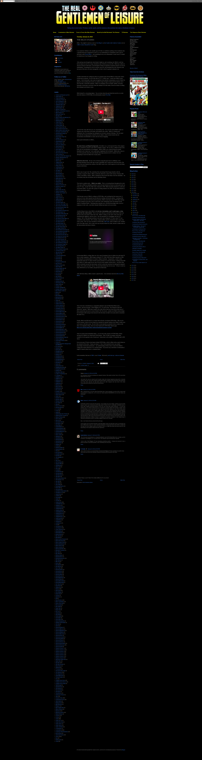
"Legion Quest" (59, 168)
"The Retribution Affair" (60, 233)
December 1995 (59, 372)
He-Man (57, 446)
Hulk (57, 450)
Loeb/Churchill (59, 518)
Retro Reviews (59, 600)
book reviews (58, 733)
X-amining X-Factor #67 (137, 232)
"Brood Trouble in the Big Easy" (62, 117)
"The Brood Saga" (59, 202)
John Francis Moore (60, 478)
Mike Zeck (58, 561)
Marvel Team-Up (59, 545)
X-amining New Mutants (137, 255)
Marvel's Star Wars (60, 548)
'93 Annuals (58, 257)
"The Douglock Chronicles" (61, 210)
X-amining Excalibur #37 (137, 244)
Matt (82, 389)
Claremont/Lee (59, 322)
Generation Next (59, 421)
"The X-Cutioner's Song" (61, 249)
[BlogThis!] (102, 363)
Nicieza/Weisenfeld (60, 580)
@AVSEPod (67, 86)
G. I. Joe (57, 409)
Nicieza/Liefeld (59, 574)
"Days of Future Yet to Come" (62, 130)
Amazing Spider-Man (60, 268)
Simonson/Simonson (60, 645)
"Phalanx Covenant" (60, 184)
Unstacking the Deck (60, 699)
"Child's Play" (58, 122)
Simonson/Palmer (59, 640)
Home (54, 32)
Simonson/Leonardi (60, 637)
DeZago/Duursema (60, 368)
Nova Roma (58, 585)
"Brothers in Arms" (59, 119)
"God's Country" (59, 154)
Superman (58, 667)
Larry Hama (58, 489)
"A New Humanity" (59, 98)
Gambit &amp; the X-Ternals (62, 413)
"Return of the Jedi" (60, 189)
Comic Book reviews (60, 340)
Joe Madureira (59, 471)
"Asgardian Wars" (59, 106)
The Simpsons (59, 672)
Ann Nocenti (58, 273)
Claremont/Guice (59, 321)
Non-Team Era (59, 584)
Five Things (58, 402)
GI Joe (57, 410)
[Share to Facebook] (105, 363)
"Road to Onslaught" (60, 191)
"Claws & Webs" (59, 123)
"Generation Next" (59, 151)
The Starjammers (59, 674)
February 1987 (59, 399)
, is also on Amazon (119, 355)
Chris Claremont (59, 306)
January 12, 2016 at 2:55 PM (89, 389)
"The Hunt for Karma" (60, 220)
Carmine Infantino (59, 305)
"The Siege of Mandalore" (61, 241)
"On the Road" (59, 183)
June (133, 204)
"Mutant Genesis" (59, 176)
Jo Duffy (57, 470)
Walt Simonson (59, 704)
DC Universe (58, 346)
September (134, 199)
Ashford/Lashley (59, 281)
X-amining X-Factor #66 (137, 254)
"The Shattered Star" (60, 237)
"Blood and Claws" (60, 114)
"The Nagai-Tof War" (60, 228)
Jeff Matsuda (58, 465)
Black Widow (58, 295)
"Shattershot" (58, 196)
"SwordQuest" (58, 200)
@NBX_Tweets (62, 82)
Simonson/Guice (59, 635)
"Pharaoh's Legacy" (60, 186)
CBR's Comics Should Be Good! (85, 44)
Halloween (58, 436)
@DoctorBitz (60, 80)
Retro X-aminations (60, 601)
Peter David (58, 590)
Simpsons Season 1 (60, 648)
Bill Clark (106, 221)
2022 (132, 181)
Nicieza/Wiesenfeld (60, 582)
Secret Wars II (58, 619)
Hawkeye (58, 444)
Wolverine (58, 710)
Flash (57, 404)
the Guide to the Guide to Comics (112, 43)
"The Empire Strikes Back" (61, 213)
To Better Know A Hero (60, 680)
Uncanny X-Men (59, 698)
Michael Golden (59, 555)
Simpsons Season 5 (60, 656)
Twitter (99, 355)
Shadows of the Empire (60, 622)
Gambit (57, 412)
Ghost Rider (58, 425)
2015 (132, 265)
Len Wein (58, 500)
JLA (56, 458)
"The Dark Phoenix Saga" (61, 207)
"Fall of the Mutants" (60, 139)
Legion (57, 499)
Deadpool (58, 370)
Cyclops (57, 342)
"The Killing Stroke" (60, 223)
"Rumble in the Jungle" (60, 192)
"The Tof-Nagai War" (60, 245)
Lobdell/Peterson (59, 513)
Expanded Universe (60, 393)
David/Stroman (59, 357)
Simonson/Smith (59, 646)
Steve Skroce (58, 665)
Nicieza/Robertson (60, 577)
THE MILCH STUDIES (137, 248)
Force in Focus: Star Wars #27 (138, 230)
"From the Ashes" (59, 147)
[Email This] (101, 363)
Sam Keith (58, 614)
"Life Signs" (58, 170)
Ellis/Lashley (58, 386)
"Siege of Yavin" (59, 197)
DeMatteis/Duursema (60, 367)
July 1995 (58, 481)
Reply (82, 385)
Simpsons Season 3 (60, 653)
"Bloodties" (58, 115)
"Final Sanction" (59, 146)
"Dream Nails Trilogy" (60, 136)
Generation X (58, 423)
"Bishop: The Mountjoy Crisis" (62, 111)
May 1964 (58, 552)
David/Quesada (59, 356)
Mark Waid (58, 537)
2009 (132, 276)
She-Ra (57, 625)
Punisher (57, 595)
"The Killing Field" (59, 221)
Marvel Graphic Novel (60, 542)
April (133, 208)
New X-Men (58, 568)
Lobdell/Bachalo (59, 503)
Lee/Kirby (58, 495)
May (133, 206)
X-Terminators (59, 728)
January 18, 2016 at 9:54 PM (94, 449)
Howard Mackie (59, 449)
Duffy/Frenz (58, 378)
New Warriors (58, 566)
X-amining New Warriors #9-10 (139, 246)
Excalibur (58, 391)
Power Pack (58, 593)
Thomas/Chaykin (59, 677)
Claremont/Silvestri (60, 332)
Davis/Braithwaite (59, 359)
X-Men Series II (59, 725)
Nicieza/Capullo (59, 569)
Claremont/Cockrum (60, 314)
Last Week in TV (59, 492)
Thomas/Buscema (59, 675)
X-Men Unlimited (59, 726)
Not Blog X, (100, 43)
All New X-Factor (59, 265)
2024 (132, 177)
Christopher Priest (59, 308)
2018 (132, 188)
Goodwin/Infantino (59, 428)
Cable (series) (59, 302)
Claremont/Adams (59, 310)
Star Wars (58, 662)
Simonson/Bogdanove (60, 630)
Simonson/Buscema (60, 633)
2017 (132, 190)
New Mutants (58, 564)
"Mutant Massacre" (60, 178)
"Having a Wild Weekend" (61, 157)
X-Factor (57, 715)
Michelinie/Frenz (59, 556)
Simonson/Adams (59, 627)
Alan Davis (58, 263)
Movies (57, 563)
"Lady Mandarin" (59, 167)
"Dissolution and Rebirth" (61, 131)
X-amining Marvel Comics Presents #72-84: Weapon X (142, 133)
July (133, 203)
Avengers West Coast (60, 289)
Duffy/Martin (58, 381)
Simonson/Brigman (60, 632)
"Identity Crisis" (59, 159)
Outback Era (58, 587)
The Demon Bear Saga (60, 670)
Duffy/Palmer (58, 383)
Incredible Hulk (59, 454)
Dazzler (57, 364)
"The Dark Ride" (59, 208)
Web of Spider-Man (60, 707)
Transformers (58, 693)
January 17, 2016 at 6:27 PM (93, 435)
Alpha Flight (58, 266)
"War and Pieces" (59, 252)
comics (57, 736)
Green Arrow (58, 433)
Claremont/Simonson (60, 334)
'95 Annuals (58, 260)
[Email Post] (98, 363)
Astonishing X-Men (60, 282)
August (134, 201)
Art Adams (58, 279)
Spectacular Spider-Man (61, 659)
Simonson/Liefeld (59, 638)
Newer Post (79, 359)
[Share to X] (104, 363)
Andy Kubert (58, 271)
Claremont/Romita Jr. (60, 329)
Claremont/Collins (59, 318)
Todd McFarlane (59, 686)
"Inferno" (57, 160)
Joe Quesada (58, 473)
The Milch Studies (83, 365)
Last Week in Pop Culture (61, 491)
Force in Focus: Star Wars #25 (138, 252)
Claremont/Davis (59, 319)
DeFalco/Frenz (59, 365)
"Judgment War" (59, 162)
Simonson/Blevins (59, 629)
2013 (132, 269)
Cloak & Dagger (59, 339)
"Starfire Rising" (59, 199)
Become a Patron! (134, 68)
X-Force (57, 717)
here (70, 73)
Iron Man (57, 455)
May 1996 (58, 553)
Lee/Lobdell (58, 497)
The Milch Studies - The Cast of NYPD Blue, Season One (139, 227)
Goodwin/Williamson (60, 431)
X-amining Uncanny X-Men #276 (139, 257)
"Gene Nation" (59, 149)
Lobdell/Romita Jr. (59, 516)
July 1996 (58, 482)
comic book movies (60, 734)
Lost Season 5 (59, 526)
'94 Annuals (58, 258)
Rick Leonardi (59, 604)
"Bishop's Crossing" (60, 109)
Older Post (122, 359)
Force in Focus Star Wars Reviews (85, 32)
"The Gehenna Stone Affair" (61, 218)
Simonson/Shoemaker (60, 643)
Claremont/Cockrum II (60, 316)
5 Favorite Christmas (60, 261)
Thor (57, 678)
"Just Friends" (58, 164)
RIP (56, 598)
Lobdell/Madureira (59, 511)
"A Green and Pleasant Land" (62, 95)
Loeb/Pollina (58, 519)
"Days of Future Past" (60, 127)
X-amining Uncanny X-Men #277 (139, 236)
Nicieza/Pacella (59, 576)
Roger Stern (58, 608)
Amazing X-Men (59, 269)
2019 (132, 186)
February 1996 (59, 401)
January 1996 (58, 463)
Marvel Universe (59, 547)
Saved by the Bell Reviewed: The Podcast (108, 32)
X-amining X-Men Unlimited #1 (141, 123)
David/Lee (58, 354)
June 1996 (58, 484)
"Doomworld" (58, 135)
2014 (132, 267)
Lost (56, 524)
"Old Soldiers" (58, 180)
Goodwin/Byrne (59, 426)
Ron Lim (57, 611)
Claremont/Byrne (59, 313)
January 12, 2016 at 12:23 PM (90, 373)
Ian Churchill (58, 452)
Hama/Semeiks (59, 439)
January (134, 214)
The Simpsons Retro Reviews (138, 32)
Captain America (59, 303)
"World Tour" (58, 253)
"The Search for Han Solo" (61, 234)
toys (56, 738)
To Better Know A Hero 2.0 (61, 681)
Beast (57, 294)
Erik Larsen (58, 389)
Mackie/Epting (59, 531)
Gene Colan (58, 418)
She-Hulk (58, 624)
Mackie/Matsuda (59, 532)
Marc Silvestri (58, 535)
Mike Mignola (58, 560)
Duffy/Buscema (59, 377)
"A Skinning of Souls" (60, 99)
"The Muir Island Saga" (60, 226)
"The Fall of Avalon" (60, 216)
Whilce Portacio (59, 709)
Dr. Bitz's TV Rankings (60, 373)
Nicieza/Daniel (59, 571)
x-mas (57, 741)
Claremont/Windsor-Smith (61, 337)
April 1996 (58, 276)
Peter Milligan (58, 592)
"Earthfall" (58, 138)
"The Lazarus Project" (60, 225)
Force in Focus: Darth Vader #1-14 (139, 262)
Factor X (57, 396)
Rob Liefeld (58, 606)
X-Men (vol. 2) (59, 720)
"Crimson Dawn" (59, 125)
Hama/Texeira (59, 442)
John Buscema (59, 474)
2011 (132, 272)
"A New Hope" (59, 96)
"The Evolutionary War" (60, 215)
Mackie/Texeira (59, 534)
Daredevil (58, 348)
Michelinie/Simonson (60, 558)
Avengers (58, 286)
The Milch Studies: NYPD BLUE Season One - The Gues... (139, 220)
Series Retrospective (60, 621)
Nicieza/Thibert (59, 579)
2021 (132, 183)
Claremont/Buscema (60, 311)
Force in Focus (59, 405)
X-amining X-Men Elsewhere (62, 731)
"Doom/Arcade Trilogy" (60, 133)
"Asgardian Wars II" (60, 104)
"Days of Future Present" (61, 128)
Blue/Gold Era (59, 297)
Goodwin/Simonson (60, 429)
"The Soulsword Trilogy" (61, 244)
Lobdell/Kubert (59, 508)
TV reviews (58, 669)
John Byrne (58, 476)
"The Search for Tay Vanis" (61, 236)
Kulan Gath (58, 487)
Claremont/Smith (59, 335)
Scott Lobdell (58, 616)
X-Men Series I (59, 723)
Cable (57, 300)
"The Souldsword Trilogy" (61, 242)
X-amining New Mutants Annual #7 (139, 234)
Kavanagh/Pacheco (60, 486)
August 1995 (58, 284)
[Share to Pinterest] (107, 363)
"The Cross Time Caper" (61, 204)
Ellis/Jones (58, 385)
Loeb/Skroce (58, 523)
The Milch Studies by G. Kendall (139, 250)
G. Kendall (83, 449)
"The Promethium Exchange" (62, 231)
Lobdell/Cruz (58, 505)
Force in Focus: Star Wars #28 (138, 215)
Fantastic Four (59, 397)
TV (88, 365)
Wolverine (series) (59, 712)
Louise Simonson (59, 529)
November (134, 195)
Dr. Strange (58, 375)
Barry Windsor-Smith (60, 290)
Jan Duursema (59, 462)
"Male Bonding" (59, 173)
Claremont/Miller (59, 327)
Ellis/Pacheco (58, 388)
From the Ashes (59, 407)
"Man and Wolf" (59, 175)
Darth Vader (58, 349)
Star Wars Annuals (59, 664)
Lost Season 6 (59, 527)
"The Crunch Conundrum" (61, 205)
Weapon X (58, 706)
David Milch (88, 54)
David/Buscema (59, 351)
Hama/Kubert (58, 438)
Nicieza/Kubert (59, 572)
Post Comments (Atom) (88, 482)
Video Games (58, 701)
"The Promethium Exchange (62, 229)
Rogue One (58, 609)
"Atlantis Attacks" (59, 107)
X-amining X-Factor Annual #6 (138, 217)
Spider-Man (58, 661)
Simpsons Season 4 (60, 654)
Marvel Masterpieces (60, 543)
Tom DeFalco (58, 688)
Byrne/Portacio (59, 298)
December (134, 193)
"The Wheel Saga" (59, 247)
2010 (132, 274)
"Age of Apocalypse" (60, 103)
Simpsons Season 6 (60, 657)
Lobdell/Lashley (59, 510)
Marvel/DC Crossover (60, 550)
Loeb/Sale (58, 521)
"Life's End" (58, 172)
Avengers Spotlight (60, 287)
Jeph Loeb (58, 466)
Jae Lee (57, 460)
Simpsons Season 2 (60, 651)
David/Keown (58, 352)
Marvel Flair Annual (60, 540)
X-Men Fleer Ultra (59, 722)
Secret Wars (58, 617)
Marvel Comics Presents (61, 539)
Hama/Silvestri (59, 441)
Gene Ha (57, 420)
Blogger (123, 749)
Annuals (57, 274)
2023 (132, 179)
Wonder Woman (59, 714)
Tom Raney (58, 691)
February (134, 212)
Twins (57, 696)
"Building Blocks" (59, 120)
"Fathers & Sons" (59, 143)
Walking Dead (59, 702)
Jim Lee (57, 468)
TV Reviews (125, 32)
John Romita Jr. (59, 479)
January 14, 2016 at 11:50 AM (89, 400)
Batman (57, 292)
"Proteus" (57, 188)
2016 (132, 192)
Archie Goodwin (59, 277)
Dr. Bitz (58, 60)
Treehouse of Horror (60, 694)
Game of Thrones (59, 417)
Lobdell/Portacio (59, 515)
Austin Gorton (84, 435)
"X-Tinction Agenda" (60, 255)
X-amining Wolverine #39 (137, 243)
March (133, 210)
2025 (132, 175)
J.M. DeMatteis (59, 457)
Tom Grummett (59, 689)
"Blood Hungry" (59, 112)
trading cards (58, 739)
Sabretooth (58, 613)
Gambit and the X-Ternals (61, 415)
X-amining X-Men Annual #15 (138, 222)
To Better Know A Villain (61, 683)
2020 (132, 184)
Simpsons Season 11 (60, 649)
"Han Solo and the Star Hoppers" (63, 155)
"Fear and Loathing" (60, 144)
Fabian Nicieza (59, 394)
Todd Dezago (58, 685)
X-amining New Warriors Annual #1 (139, 224)
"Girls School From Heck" (61, 152)
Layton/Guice (58, 494)
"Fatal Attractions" (59, 141)
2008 (132, 278)
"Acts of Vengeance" (60, 101)
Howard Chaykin (59, 447)
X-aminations (58, 730)
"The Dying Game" (59, 212)
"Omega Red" (58, 181)
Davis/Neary (58, 362)
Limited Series (59, 502)
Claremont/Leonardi (60, 324)
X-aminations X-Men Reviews (66, 32)
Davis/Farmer (58, 360)
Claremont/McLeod (60, 326)
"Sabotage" (58, 194)
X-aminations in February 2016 (139, 229)
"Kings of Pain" (59, 165)
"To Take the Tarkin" (60, 250)
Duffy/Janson (58, 380)
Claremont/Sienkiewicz (60, 330)
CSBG (92, 355)
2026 (132, 173)
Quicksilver (58, 596)
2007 (132, 280)
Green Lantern (59, 434)
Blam (82, 400)
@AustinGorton (68, 79)
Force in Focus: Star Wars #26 (138, 241)
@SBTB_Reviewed (62, 84)
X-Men (57, 718)
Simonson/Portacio (60, 641)
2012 (132, 270)
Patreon (57, 588)
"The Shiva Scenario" (60, 239)
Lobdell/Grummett (59, 507)
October (134, 197)
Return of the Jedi (59, 603)
